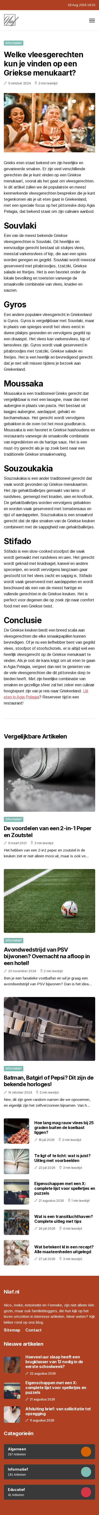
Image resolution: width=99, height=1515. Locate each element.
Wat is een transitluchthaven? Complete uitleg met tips (63, 1219)
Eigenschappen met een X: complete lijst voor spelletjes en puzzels (64, 1188)
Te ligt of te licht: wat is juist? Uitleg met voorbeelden (62, 1158)
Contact (33, 1330)
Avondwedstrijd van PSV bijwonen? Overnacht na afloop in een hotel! (47, 956)
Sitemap (12, 1330)
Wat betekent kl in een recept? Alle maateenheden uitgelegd (64, 1249)
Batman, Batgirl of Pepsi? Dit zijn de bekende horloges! (49, 1080)
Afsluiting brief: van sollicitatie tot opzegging (58, 1411)
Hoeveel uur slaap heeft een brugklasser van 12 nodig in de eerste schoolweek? (54, 1362)
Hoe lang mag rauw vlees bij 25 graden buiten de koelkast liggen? (64, 1127)
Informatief (14, 43)
